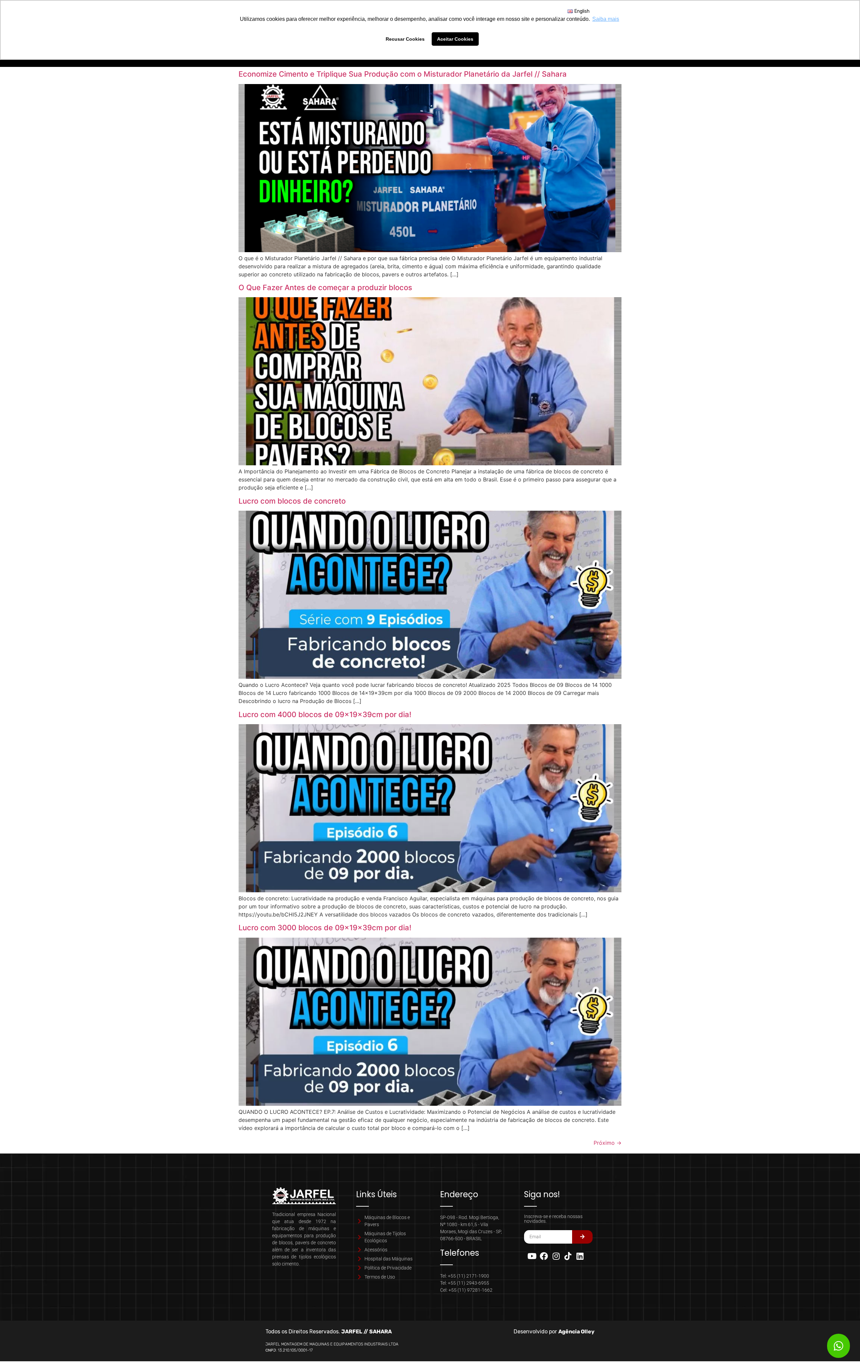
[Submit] (582, 1237)
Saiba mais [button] (605, 19)
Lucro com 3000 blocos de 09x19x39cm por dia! (325, 927)
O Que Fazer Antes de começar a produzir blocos (325, 287)
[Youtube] (532, 1256)
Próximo (607, 1142)
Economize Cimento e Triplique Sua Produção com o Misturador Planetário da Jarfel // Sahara (403, 74)
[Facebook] (544, 1256)
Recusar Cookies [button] (405, 39)
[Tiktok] (568, 1256)
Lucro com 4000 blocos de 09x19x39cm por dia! (325, 714)
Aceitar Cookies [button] (455, 39)
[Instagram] (556, 1256)
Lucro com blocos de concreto (292, 501)
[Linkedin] (580, 1256)
